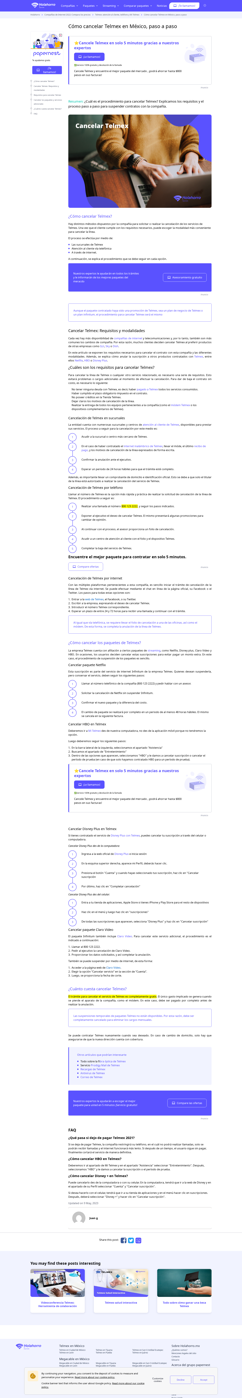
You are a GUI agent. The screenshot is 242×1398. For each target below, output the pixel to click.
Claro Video (124, 936)
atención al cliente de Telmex (161, 424)
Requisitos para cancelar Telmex (47, 95)
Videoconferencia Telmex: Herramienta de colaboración (57, 1304)
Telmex (198, 356)
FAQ (35, 113)
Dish (115, 346)
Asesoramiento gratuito (187, 277)
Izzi (102, 346)
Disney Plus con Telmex (125, 835)
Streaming (109, 6)
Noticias (162, 6)
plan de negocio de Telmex (184, 310)
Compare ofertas (88, 566)
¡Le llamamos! (91, 57)
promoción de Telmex (143, 310)
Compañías (68, 6)
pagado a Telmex (147, 389)
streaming (154, 650)
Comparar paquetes (136, 6)
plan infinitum (86, 314)
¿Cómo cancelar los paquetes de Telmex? (104, 642)
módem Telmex (180, 405)
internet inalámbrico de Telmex (143, 446)
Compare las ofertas (189, 1103)
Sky (108, 346)
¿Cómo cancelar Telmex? (44, 81)
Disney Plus (100, 360)
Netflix (79, 360)
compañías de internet (128, 338)
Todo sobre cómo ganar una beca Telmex (184, 1304)
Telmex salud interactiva (121, 1302)
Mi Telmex (94, 731)
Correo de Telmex (91, 1077)
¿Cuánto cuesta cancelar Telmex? (48, 109)
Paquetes (89, 6)
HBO (87, 360)
